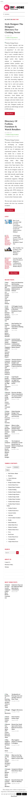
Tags (7, 470)
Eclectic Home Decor (13, 485)
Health (9, 520)
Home (6, 751)
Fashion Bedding (12, 489)
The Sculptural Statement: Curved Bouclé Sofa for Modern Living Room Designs (17, 444)
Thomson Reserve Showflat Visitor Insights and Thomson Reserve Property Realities (17, 363)
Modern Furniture (12, 527)
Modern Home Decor (13, 529)
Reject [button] (24, 794)
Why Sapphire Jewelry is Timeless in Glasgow (17, 741)
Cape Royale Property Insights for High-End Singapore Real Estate (16, 380)
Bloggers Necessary (17, 710)
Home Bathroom (12, 522)
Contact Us (7, 562)
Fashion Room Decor (13, 510)
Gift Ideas (10, 515)
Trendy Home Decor (13, 536)
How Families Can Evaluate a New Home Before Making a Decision (18, 251)
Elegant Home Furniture (14, 487)
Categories (8, 467)
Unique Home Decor (13, 541)
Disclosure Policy (9, 564)
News (9, 532)
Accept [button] (19, 794)
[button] (2, 1)
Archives (16, 467)
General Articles (12, 513)
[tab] (8, 467)
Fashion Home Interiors (14, 501)
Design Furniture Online (14, 482)
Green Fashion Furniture (14, 517)
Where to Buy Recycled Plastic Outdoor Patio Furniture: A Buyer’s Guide (17, 429)
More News (14, 273)
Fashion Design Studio (13, 496)
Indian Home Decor (13, 525)
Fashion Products (12, 508)
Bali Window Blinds (13, 473)
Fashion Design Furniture (12, 134)
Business (10, 475)
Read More (10, 113)
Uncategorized (11, 539)
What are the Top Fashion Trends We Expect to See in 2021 (17, 756)
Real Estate (11, 534)
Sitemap (7, 567)
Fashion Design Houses (12, 37)
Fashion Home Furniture (14, 499)
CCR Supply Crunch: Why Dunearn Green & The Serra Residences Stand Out (17, 309)
